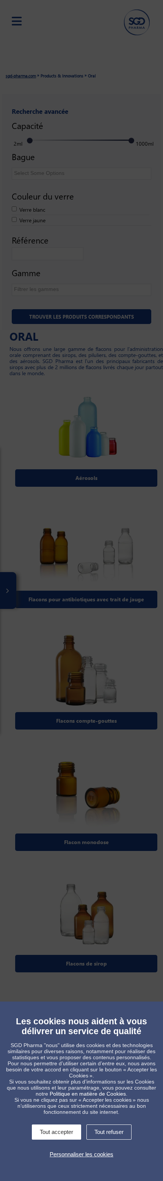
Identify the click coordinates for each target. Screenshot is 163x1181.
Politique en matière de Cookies (88, 1094)
